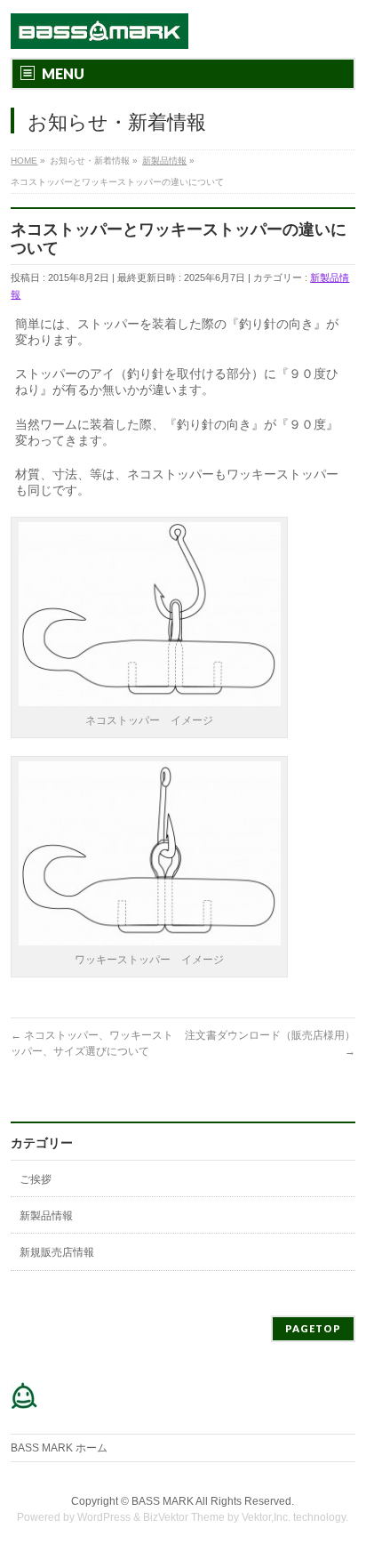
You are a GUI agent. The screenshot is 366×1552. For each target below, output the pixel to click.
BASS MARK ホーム (59, 1448)
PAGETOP (313, 1328)
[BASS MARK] (99, 29)
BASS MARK (162, 1501)
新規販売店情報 (57, 1252)
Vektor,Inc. (266, 1517)
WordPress (104, 1517)
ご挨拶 (36, 1179)
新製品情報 (46, 1216)
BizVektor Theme (184, 1517)
